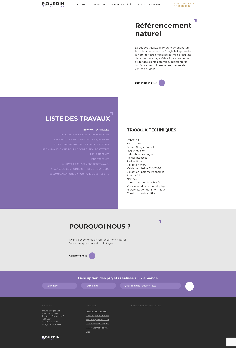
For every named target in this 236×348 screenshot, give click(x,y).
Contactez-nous (148, 4)
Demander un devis (146, 83)
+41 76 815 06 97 (182, 6)
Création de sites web (96, 311)
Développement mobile (97, 315)
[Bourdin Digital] (53, 4)
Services (99, 4)
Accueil (82, 4)
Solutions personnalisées (97, 319)
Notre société (121, 4)
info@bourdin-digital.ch (184, 3)
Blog (88, 332)
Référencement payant (97, 328)
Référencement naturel (97, 323)
